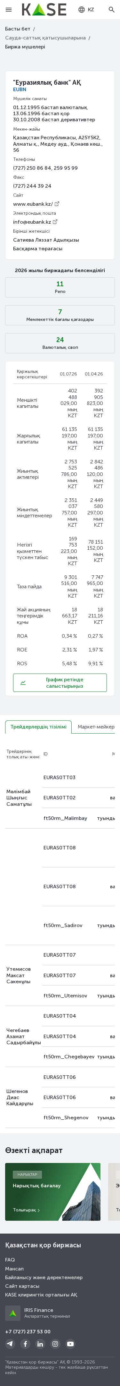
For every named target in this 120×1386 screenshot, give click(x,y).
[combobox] (86, 9)
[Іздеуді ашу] (111, 9)
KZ (91, 9)
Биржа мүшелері (25, 47)
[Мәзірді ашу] (8, 9)
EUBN (19, 89)
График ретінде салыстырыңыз (64, 682)
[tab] (38, 727)
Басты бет (17, 29)
